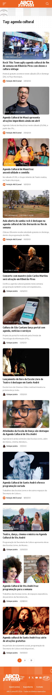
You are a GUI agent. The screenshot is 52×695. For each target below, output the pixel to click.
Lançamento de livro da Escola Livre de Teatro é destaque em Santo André (23, 381)
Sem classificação (14, 57)
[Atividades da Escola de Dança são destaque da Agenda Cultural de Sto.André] (26, 414)
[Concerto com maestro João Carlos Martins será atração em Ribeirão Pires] (26, 259)
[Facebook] (29, 677)
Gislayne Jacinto (12, 291)
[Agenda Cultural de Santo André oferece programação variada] (26, 466)
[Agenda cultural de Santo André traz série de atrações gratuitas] (26, 621)
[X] (32, 677)
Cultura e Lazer (26, 54)
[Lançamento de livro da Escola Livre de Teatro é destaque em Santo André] (26, 362)
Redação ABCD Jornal (13, 81)
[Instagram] (44, 677)
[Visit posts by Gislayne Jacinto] (4, 291)
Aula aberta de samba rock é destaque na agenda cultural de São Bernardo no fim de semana (25, 224)
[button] (5, 4)
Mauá (6, 112)
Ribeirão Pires (10, 54)
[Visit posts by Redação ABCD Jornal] (4, 81)
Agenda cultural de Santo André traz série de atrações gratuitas (24, 639)
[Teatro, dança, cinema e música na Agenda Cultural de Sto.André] (26, 517)
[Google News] (40, 677)
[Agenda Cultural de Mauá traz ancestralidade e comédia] (26, 152)
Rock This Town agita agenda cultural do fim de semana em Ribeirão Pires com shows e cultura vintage (26, 66)
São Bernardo (10, 215)
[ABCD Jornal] (26, 4)
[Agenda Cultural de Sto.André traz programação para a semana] (26, 569)
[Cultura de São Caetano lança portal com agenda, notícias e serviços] (26, 311)
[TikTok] (47, 677)
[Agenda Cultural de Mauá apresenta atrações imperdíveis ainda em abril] (26, 101)
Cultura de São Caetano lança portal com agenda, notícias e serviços (24, 329)
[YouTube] (36, 677)
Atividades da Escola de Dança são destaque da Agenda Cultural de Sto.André (26, 432)
